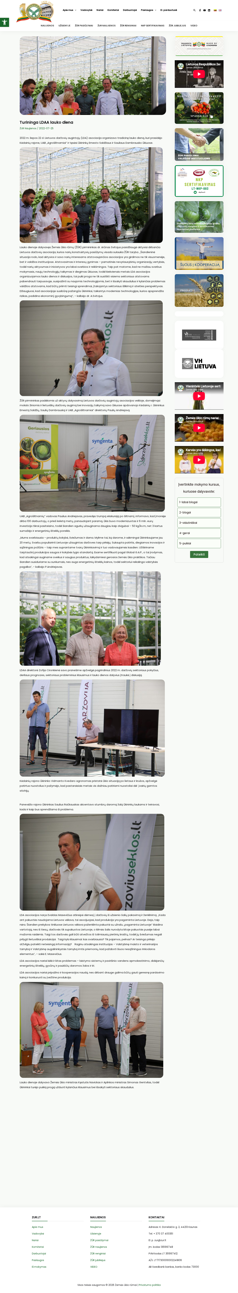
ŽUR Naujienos (28, 128)
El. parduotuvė (168, 10)
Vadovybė (86, 10)
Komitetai (113, 10)
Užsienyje (95, 1233)
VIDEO (193, 25)
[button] (4, 22)
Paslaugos (147, 10)
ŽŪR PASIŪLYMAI (84, 25)
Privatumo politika (150, 1285)
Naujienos (96, 1227)
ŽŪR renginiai (98, 1253)
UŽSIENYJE (64, 25)
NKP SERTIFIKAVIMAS (152, 25)
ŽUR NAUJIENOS (107, 25)
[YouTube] (204, 10)
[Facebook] (200, 10)
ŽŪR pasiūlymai (99, 1240)
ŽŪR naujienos (98, 1247)
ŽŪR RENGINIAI (128, 25)
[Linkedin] (209, 10)
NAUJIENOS (47, 25)
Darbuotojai (130, 10)
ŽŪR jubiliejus (97, 1260)
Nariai (100, 10)
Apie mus (68, 10)
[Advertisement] (93, 1148)
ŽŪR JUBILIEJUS (177, 25)
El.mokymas (39, 1267)
